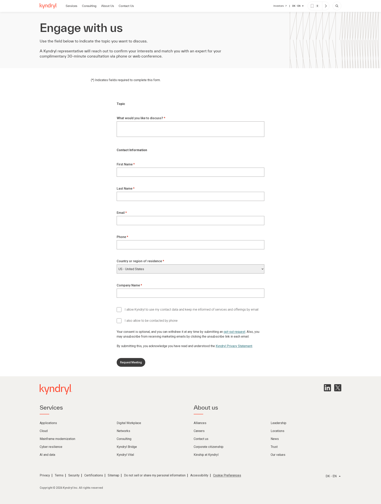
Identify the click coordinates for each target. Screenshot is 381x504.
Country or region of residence (140, 261)
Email (121, 213)
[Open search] (337, 6)
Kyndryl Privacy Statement (234, 346)
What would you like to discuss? (140, 118)
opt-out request (234, 332)
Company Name (129, 285)
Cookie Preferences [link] (227, 475)
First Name (125, 164)
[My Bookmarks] (325, 6)
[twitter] (337, 387)
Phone (122, 237)
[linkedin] (327, 387)
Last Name (125, 188)
